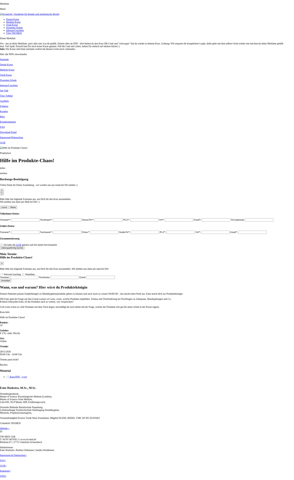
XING (3, 476)
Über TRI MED (14, 33)
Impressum (5, 137)
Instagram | (5, 471)
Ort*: (161, 219)
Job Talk (4, 90)
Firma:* (85, 232)
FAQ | (3, 460)
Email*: (197, 219)
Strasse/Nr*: (88, 219)
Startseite (4, 59)
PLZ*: (126, 219)
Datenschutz (17, 137)
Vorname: (4, 277)
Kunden (4, 111)
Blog (2, 116)
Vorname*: (5, 219)
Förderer (4, 106)
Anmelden (5, 280)
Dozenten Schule (14, 27)
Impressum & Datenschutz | (13, 455)
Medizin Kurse (13, 22)
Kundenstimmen (8, 122)
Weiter (13, 207)
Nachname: (44, 277)
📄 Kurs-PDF (16, 377)
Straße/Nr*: (124, 232)
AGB (2, 142)
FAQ (2, 127)
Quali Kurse (12, 25)
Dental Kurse (12, 19)
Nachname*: (46, 219)
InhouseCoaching (12, 274)
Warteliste (30, 274)
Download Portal (8, 132)
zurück (4, 207)
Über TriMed (6, 96)
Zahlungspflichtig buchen (12, 248)
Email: (82, 277)
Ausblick (4, 101)
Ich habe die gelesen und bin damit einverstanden (30, 245)
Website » (4, 428)
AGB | (3, 465)
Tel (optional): (237, 219)
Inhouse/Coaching (15, 30)
